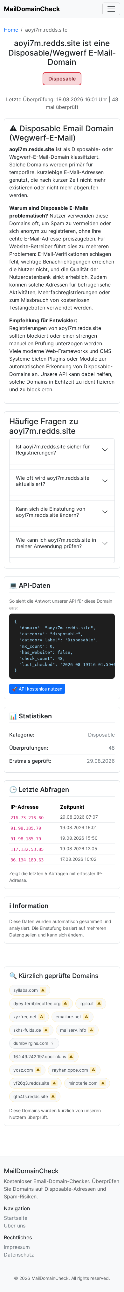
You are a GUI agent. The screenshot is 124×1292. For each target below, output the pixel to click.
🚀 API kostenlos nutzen (37, 689)
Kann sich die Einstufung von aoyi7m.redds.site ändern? (50, 512)
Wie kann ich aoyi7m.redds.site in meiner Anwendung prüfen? (56, 543)
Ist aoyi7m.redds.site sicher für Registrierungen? (53, 449)
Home (11, 30)
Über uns (14, 1225)
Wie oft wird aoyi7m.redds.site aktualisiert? (52, 481)
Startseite (15, 1218)
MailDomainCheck (32, 9)
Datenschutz (19, 1254)
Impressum (17, 1247)
